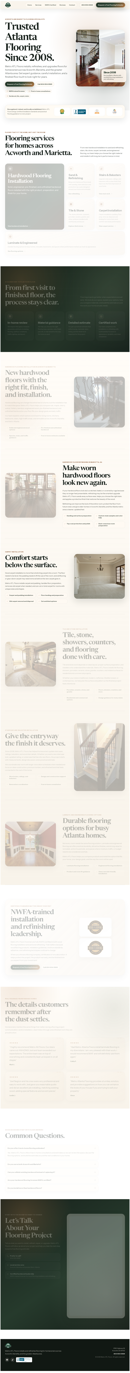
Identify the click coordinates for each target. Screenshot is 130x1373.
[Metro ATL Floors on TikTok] (13, 1360)
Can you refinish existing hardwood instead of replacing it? (31, 1171)
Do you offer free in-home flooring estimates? (26, 1147)
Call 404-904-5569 (45, 84)
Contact (72, 5)
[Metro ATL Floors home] (14, 5)
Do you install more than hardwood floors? (25, 1186)
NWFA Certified (50, 5)
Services (38, 5)
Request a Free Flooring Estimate (110, 5)
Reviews (62, 5)
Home (29, 5)
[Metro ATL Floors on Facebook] (7, 1360)
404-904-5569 (87, 5)
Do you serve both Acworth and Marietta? (24, 1163)
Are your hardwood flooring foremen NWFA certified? (29, 1178)
